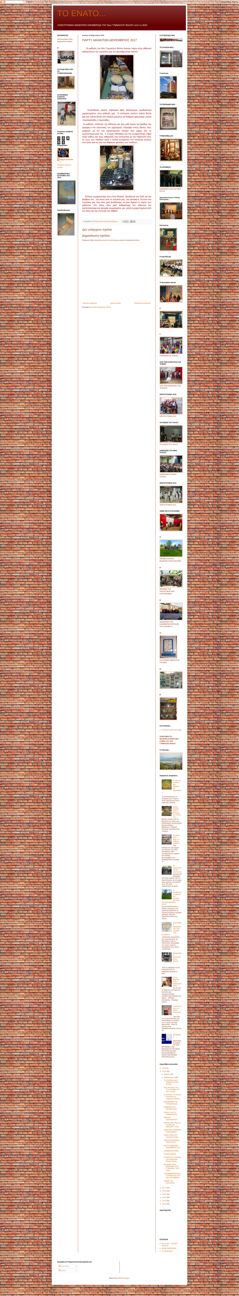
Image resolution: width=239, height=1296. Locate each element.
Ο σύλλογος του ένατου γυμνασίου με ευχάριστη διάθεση (172, 1097)
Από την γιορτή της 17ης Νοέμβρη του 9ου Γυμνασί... (172, 1089)
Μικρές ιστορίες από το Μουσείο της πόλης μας (177, 812)
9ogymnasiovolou (66, 161)
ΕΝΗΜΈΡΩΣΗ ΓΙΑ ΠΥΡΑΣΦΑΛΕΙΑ (170, 1103)
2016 (164, 1191)
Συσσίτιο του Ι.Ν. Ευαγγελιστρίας (170, 1113)
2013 (164, 1201)
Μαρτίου (167, 1074)
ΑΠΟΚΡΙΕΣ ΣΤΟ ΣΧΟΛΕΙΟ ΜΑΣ (170, 1108)
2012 (164, 1204)
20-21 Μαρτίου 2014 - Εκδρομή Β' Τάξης (177, 982)
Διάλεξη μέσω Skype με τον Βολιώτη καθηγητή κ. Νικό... (172, 1125)
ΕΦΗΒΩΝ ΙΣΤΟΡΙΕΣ (171, 1151)
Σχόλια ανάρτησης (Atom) (101, 307)
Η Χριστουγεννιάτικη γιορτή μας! (177, 869)
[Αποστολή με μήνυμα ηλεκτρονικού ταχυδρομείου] (123, 221)
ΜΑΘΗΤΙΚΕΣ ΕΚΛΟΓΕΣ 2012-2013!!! (177, 957)
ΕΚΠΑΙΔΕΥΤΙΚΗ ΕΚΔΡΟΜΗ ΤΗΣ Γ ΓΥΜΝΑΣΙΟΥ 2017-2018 (172, 1167)
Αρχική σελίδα (115, 303)
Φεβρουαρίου (169, 1077)
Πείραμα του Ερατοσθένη (169, 1182)
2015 (164, 1194)
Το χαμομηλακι (167, 1251)
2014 (164, 1197)
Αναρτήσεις (64, 1266)
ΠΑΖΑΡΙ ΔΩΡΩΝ (170, 1154)
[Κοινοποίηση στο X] (129, 221)
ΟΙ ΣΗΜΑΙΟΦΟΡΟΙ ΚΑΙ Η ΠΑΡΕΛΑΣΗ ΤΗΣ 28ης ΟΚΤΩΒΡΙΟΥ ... (172, 1176)
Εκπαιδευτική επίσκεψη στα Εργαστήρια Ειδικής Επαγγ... (172, 1159)
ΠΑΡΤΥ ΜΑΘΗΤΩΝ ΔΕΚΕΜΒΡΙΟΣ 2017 (172, 1147)
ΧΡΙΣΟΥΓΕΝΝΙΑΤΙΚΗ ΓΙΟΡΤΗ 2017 (171, 1141)
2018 (164, 1071)
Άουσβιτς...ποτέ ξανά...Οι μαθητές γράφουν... (177, 839)
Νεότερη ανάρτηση (90, 303)
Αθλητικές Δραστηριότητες (171, 1118)
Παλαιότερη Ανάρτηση (142, 303)
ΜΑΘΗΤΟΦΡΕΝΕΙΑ (169, 1248)
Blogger (126, 1278)
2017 (164, 1188)
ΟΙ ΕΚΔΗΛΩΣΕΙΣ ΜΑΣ (170, 730)
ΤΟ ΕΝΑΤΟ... (81, 13)
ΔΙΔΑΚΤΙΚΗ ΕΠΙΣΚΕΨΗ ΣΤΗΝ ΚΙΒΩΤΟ (172, 1131)
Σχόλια (63, 1270)
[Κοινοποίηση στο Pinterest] (134, 221)
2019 (164, 1068)
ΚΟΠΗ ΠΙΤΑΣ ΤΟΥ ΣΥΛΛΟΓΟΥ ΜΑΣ (171, 1136)
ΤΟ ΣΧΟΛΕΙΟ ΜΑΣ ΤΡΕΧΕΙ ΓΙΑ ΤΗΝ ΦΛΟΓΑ (171, 1082)
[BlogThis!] (126, 221)
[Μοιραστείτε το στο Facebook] (131, 221)
